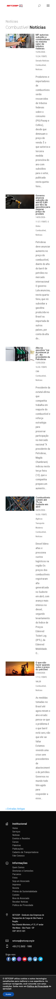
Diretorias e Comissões (22, 870)
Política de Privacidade (22, 905)
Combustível (41, 65)
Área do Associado (20, 898)
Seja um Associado (21, 881)
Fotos (15, 877)
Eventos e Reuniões (21, 838)
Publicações (17, 848)
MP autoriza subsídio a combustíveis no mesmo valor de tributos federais (43, 41)
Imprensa (16, 884)
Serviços (16, 831)
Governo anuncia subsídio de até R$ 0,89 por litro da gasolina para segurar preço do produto (43, 204)
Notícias (39, 69)
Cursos (15, 842)
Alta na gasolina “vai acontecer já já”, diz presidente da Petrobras (43, 354)
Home (15, 828)
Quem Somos (18, 867)
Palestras (16, 845)
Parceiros (16, 874)
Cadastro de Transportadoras (25, 852)
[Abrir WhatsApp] (49, 991)
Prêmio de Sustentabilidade (24, 891)
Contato (15, 895)
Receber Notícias (20, 901)
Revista (15, 888)
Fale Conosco (18, 855)
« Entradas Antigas (15, 808)
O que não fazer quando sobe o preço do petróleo (43, 666)
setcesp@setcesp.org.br (23, 940)
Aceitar (8, 994)
